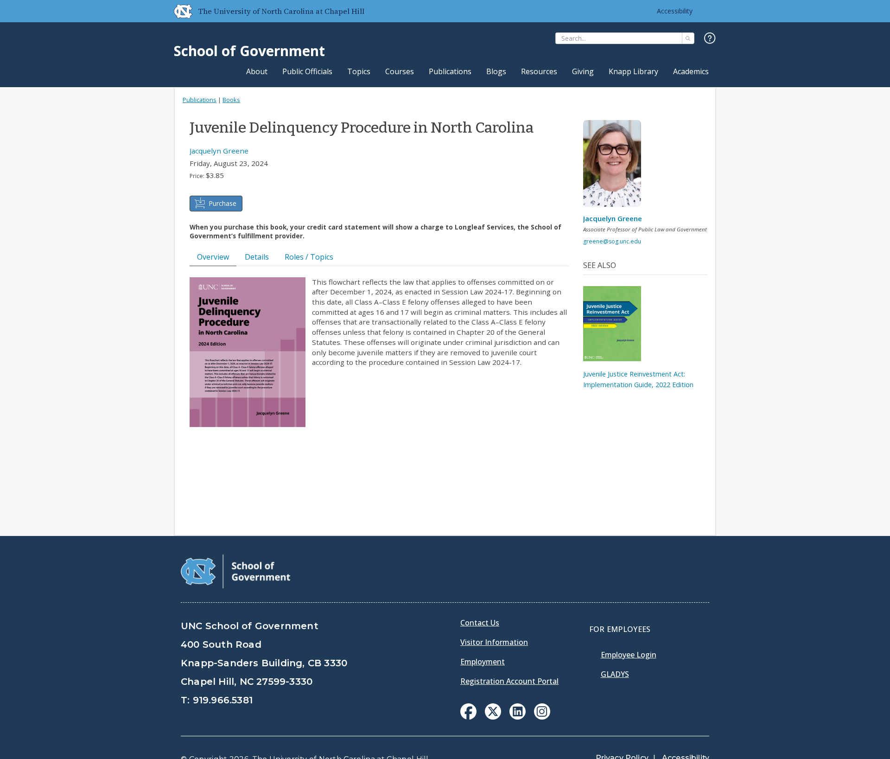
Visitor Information (494, 642)
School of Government (249, 50)
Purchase (222, 203)
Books (231, 100)
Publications (450, 71)
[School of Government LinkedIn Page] (517, 717)
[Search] (688, 38)
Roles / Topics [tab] (309, 257)
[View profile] (615, 166)
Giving (583, 71)
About (256, 71)
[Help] (710, 38)
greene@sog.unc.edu (612, 241)
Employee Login (628, 655)
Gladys (615, 674)
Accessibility (675, 10)
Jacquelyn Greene (219, 150)
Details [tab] (257, 257)
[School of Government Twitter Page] (493, 717)
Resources (539, 71)
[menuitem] (468, 711)
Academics (691, 71)
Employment (482, 662)
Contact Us (479, 623)
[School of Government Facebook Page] (468, 717)
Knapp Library (633, 71)
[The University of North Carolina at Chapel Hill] (179, 11)
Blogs (496, 71)
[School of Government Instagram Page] (542, 717)
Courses (399, 71)
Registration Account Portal (509, 681)
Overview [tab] (213, 257)
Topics (358, 71)
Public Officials (307, 71)
